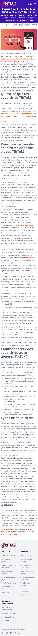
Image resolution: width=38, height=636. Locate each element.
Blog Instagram (25, 595)
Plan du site (5, 621)
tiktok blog (15, 25)
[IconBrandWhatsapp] (11, 633)
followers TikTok (27, 225)
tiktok (10, 25)
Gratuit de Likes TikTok (9, 534)
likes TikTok (27, 258)
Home (4, 25)
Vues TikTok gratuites (9, 583)
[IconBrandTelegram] (15, 633)
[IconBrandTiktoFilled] (7, 633)
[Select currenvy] (28, 4)
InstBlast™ (9, 629)
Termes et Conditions (8, 613)
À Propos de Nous (7, 617)
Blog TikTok (5, 593)
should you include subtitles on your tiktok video (28, 25)
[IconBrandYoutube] (19, 633)
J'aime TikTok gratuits (8, 556)
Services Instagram (27, 556)
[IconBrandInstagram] (2, 633)
